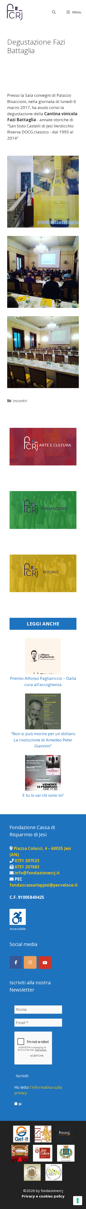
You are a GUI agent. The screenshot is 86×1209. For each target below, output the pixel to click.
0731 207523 (27, 860)
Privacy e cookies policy (43, 1196)
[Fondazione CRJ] (14, 12)
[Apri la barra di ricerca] (53, 12)
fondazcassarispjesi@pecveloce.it (44, 885)
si (19, 1103)
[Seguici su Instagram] (30, 962)
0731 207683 (27, 867)
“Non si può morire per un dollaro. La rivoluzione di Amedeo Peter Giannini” (43, 740)
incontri (20, 400)
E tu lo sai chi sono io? (43, 795)
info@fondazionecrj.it (37, 873)
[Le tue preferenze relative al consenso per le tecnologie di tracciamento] (77, 1200)
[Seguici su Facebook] (16, 962)
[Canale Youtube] (44, 962)
